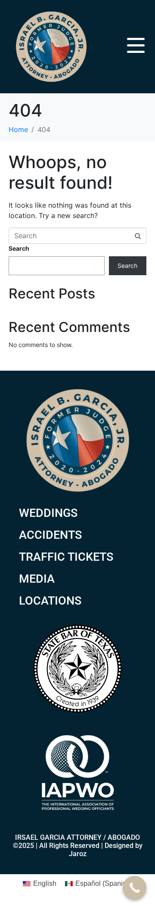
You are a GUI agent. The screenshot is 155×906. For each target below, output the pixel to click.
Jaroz (78, 854)
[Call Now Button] (134, 888)
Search (19, 248)
